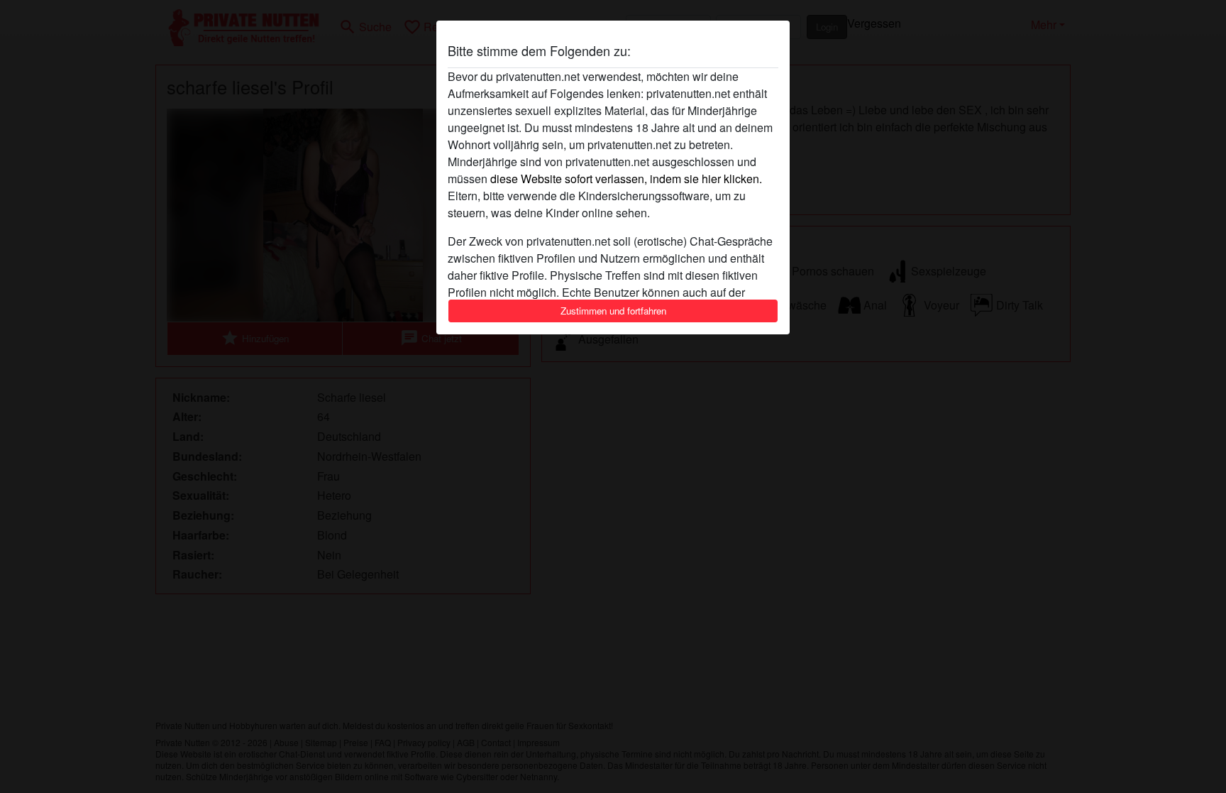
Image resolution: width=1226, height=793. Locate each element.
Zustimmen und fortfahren (613, 310)
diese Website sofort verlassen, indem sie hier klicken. (626, 178)
